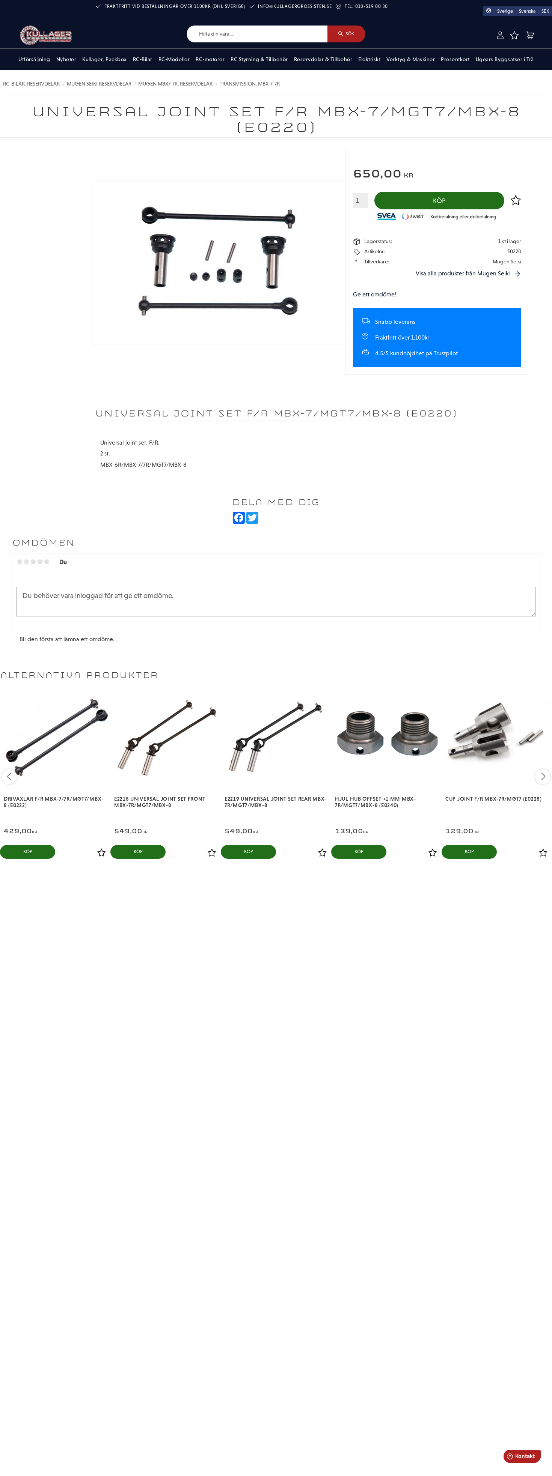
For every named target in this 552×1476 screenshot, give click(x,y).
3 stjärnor (33, 561)
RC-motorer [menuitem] (210, 59)
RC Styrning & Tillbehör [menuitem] (259, 59)
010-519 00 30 (371, 6)
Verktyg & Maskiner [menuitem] (410, 59)
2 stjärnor (26, 561)
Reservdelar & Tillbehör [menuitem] (323, 59)
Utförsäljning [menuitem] (34, 59)
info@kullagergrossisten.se (295, 6)
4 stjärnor (39, 561)
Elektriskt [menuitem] (369, 59)
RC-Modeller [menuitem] (174, 59)
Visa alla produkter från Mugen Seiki (463, 273)
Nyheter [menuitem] (66, 59)
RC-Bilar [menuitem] (142, 59)
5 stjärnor (46, 561)
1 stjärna (19, 561)
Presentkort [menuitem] (455, 59)
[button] (514, 35)
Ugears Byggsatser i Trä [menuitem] (505, 59)
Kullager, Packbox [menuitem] (104, 59)
